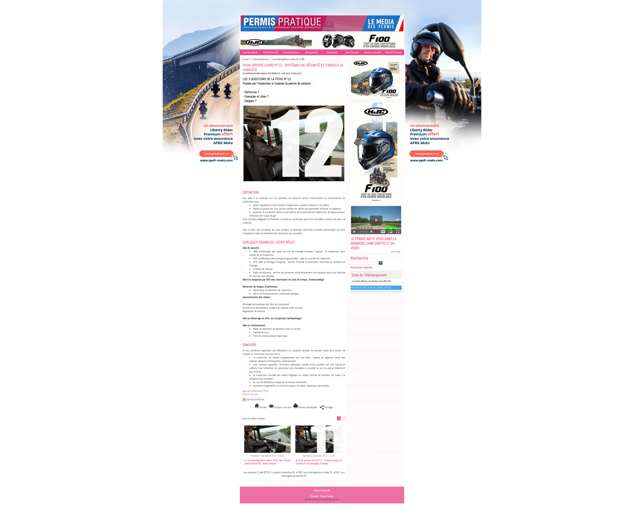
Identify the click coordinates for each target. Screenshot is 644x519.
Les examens (250, 472)
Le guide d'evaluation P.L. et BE (286, 472)
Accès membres (312, 499)
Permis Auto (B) (270, 52)
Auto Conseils (352, 52)
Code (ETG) (264, 472)
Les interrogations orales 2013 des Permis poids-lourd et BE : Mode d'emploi (267, 462)
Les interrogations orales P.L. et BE (288, 59)
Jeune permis (311, 52)
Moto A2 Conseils (394, 52)
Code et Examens (291, 52)
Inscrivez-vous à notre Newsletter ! (371, 288)
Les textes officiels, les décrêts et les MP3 (369, 281)
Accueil (245, 59)
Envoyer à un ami (282, 407)
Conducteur (332, 52)
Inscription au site (330, 499)
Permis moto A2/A (372, 52)
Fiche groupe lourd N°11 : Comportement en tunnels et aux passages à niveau (319, 462)
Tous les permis (250, 52)
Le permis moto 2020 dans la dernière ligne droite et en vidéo (373, 243)
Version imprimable (307, 407)
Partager (328, 407)
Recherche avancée (361, 267)
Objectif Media (326, 496)
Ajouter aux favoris (255, 399)
